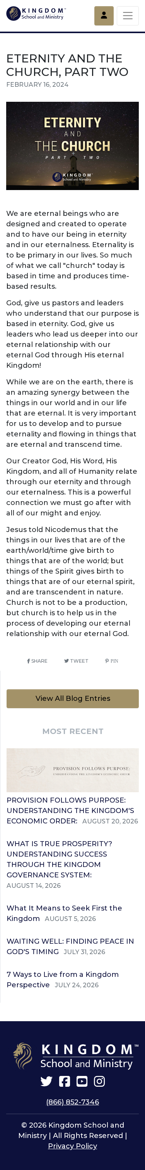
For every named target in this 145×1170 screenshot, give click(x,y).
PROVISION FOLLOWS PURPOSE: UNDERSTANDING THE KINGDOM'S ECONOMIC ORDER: (70, 810)
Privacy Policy (72, 1146)
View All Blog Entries (73, 698)
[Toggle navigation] (128, 15)
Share (39, 661)
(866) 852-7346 (72, 1102)
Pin (113, 661)
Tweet (79, 661)
